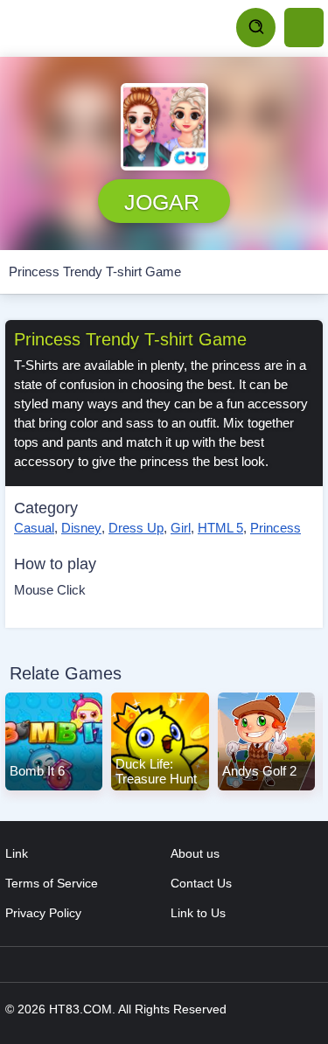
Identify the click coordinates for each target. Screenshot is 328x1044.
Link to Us (198, 913)
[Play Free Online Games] (87, 27)
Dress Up (136, 527)
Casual (34, 527)
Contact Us (201, 883)
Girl (181, 527)
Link (16, 853)
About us (195, 853)
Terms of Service (51, 883)
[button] (164, 127)
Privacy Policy (43, 913)
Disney (81, 527)
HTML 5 (220, 527)
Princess (275, 527)
